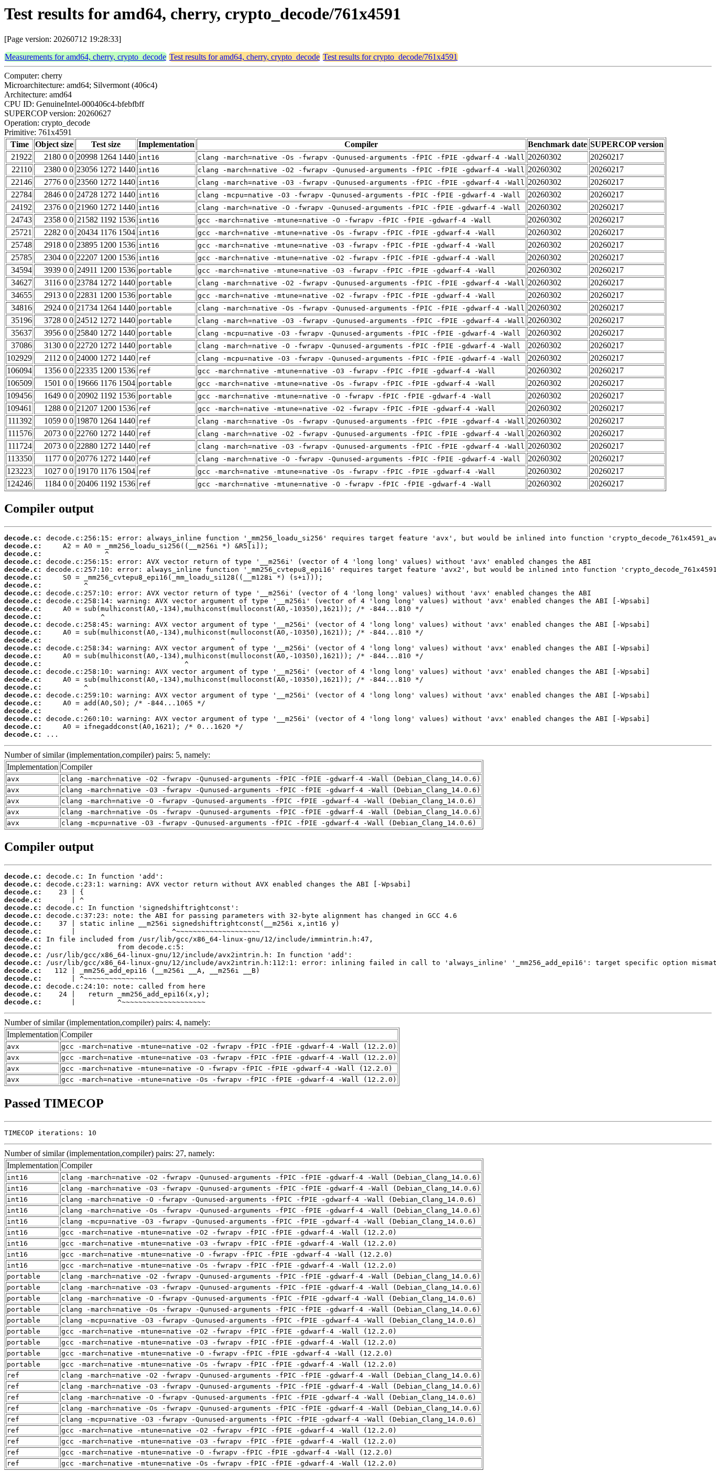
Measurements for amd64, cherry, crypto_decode (85, 56)
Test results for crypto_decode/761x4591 (390, 56)
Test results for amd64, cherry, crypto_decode (244, 56)
